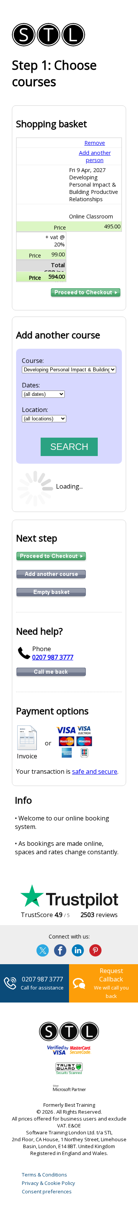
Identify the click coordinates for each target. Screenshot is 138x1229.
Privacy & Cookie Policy (48, 1183)
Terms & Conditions (44, 1174)
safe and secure (94, 771)
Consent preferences (47, 1191)
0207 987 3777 (52, 657)
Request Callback (111, 974)
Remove (94, 142)
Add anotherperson (95, 156)
